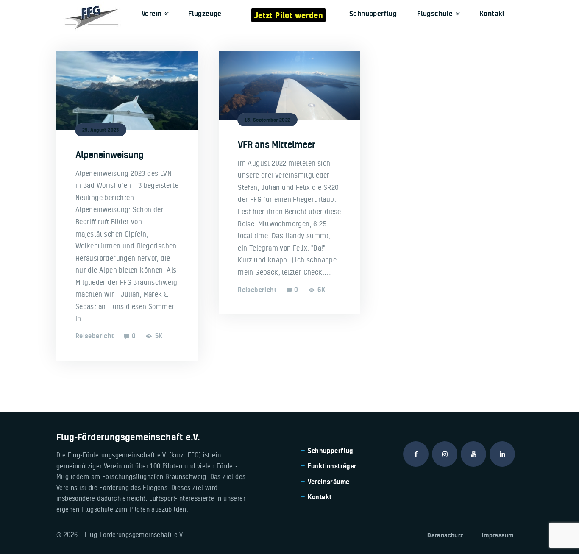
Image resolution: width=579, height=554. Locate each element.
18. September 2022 (267, 120)
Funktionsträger (332, 466)
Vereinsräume (329, 481)
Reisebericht (94, 335)
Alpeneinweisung (109, 155)
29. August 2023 (100, 130)
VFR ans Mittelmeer (276, 144)
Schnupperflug (331, 450)
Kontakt (320, 497)
